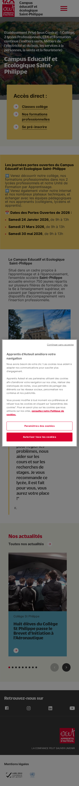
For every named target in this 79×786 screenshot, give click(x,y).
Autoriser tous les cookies (39, 436)
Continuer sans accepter (60, 344)
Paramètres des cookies (39, 425)
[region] (39, 393)
